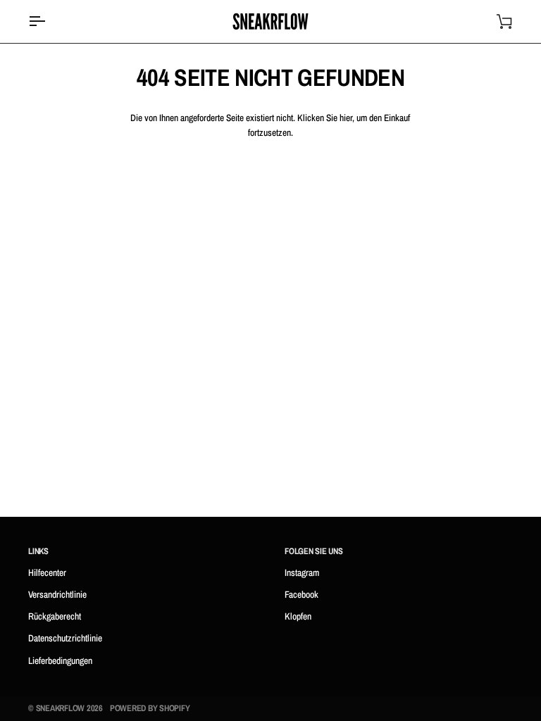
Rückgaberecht (54, 616)
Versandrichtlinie (57, 594)
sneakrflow (60, 708)
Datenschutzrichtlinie (65, 638)
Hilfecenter (47, 572)
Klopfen (298, 616)
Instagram (302, 572)
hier (346, 117)
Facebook (301, 594)
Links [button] (38, 551)
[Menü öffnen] (49, 21)
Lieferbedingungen (60, 660)
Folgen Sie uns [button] (314, 551)
